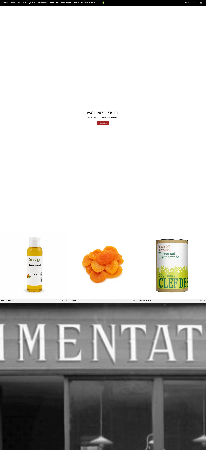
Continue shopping (103, 123)
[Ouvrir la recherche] (194, 3)
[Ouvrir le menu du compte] (197, 3)
